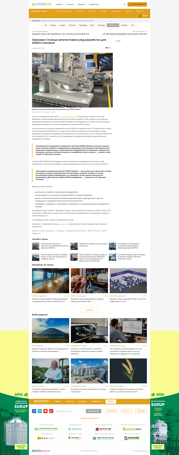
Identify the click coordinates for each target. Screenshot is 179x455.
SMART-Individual (94, 231)
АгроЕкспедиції (40, 11)
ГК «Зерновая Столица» (67, 116)
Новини (34, 296)
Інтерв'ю (35, 386)
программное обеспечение (76, 231)
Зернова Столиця (38, 231)
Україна (53, 25)
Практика (128, 11)
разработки (50, 231)
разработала (63, 224)
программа (60, 231)
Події (92, 25)
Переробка (80, 11)
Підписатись (93, 411)
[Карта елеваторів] (111, 401)
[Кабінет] (120, 401)
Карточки (113, 386)
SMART (104, 231)
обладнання (36, 233)
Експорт (62, 25)
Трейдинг (103, 11)
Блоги (34, 346)
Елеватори (140, 11)
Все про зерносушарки (63, 11)
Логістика (92, 11)
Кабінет (145, 16)
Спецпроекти (75, 346)
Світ (132, 25)
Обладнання (116, 11)
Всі (46, 25)
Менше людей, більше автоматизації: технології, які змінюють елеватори (67, 21)
